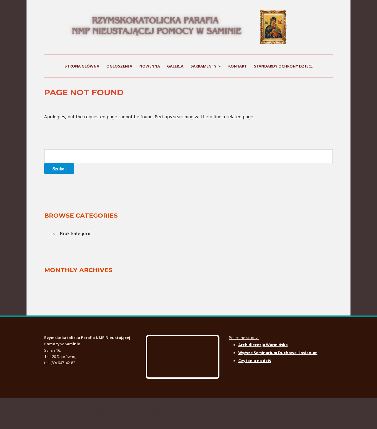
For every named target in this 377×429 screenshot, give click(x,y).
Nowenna (149, 66)
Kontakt (237, 66)
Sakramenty (203, 66)
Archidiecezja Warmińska (263, 344)
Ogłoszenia (119, 66)
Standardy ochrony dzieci (283, 66)
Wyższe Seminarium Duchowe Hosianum (278, 352)
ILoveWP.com (283, 413)
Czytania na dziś (254, 360)
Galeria (175, 66)
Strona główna (82, 66)
